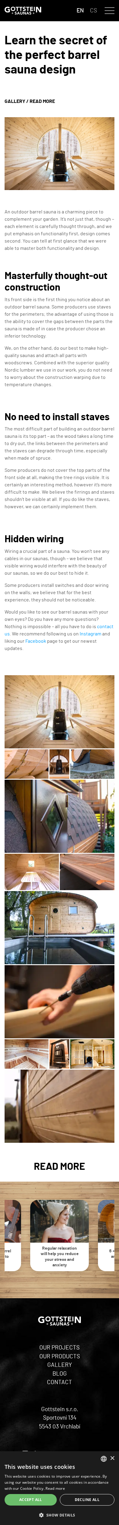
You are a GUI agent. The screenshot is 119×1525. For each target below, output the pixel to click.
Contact (59, 1382)
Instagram (90, 633)
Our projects (59, 1348)
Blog (59, 1374)
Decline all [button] (87, 1499)
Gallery (15, 101)
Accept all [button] (30, 1499)
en (80, 11)
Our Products (59, 1357)
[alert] (59, 1488)
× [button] (112, 1458)
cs (93, 11)
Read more (42, 101)
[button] (59, 1515)
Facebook (35, 641)
